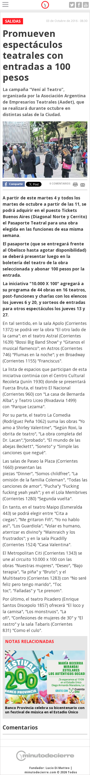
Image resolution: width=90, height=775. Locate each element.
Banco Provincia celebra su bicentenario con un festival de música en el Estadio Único (44, 709)
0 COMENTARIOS (59, 183)
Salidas (13, 21)
